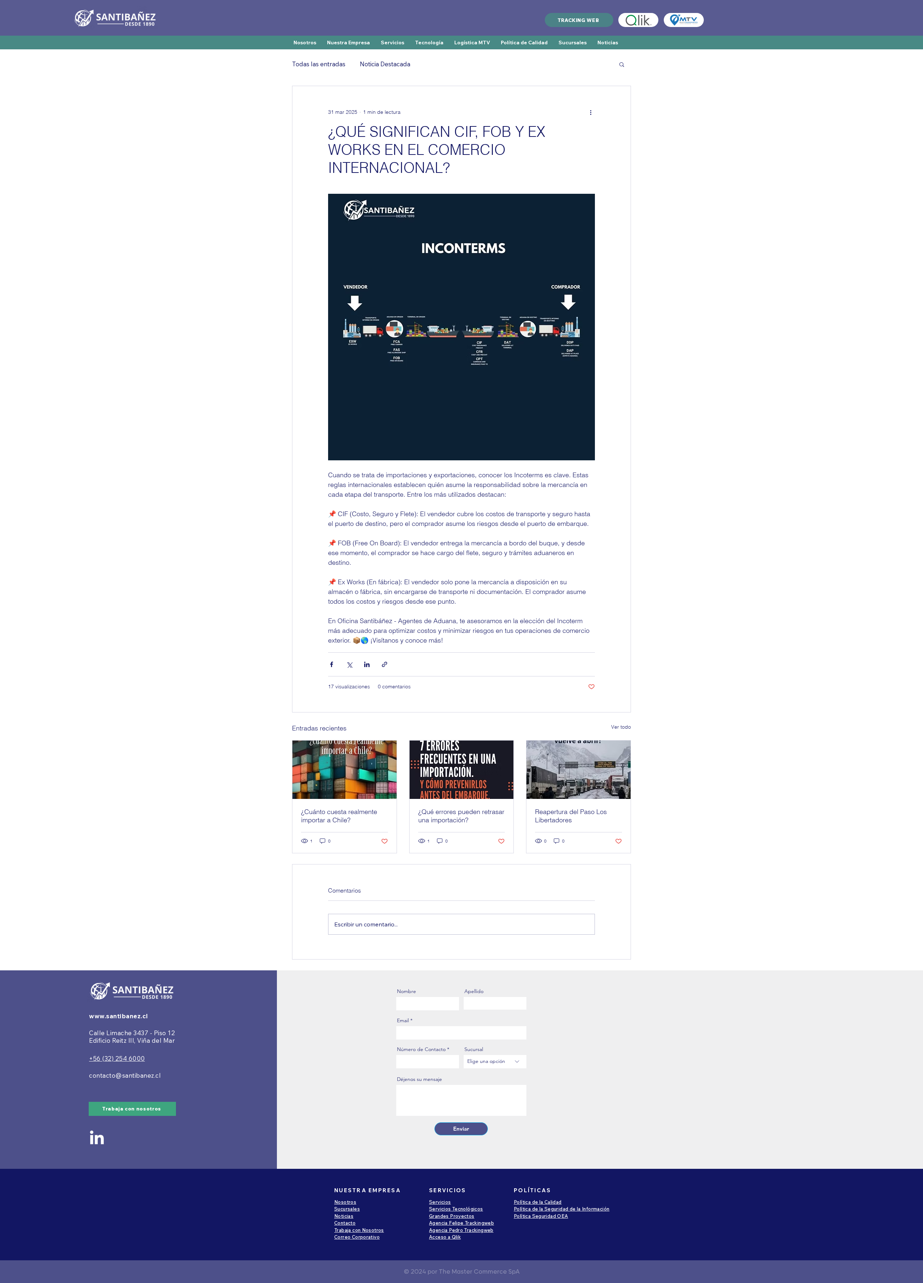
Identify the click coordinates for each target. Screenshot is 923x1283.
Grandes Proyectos (451, 1216)
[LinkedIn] (97, 1137)
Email (403, 1020)
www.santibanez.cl (118, 1016)
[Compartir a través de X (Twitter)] (349, 664)
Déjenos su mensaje (419, 1079)
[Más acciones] (590, 112)
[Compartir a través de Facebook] (331, 664)
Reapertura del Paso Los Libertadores (571, 816)
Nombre (406, 991)
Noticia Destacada (385, 64)
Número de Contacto (421, 1049)
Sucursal (473, 1049)
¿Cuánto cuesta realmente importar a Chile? (339, 816)
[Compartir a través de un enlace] (384, 664)
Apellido (473, 991)
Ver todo (621, 727)
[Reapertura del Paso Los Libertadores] (578, 770)
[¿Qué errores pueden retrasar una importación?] (462, 770)
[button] (579, 20)
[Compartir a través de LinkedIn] (366, 664)
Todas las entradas (318, 64)
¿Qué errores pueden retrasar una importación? (461, 816)
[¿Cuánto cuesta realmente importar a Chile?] (344, 770)
